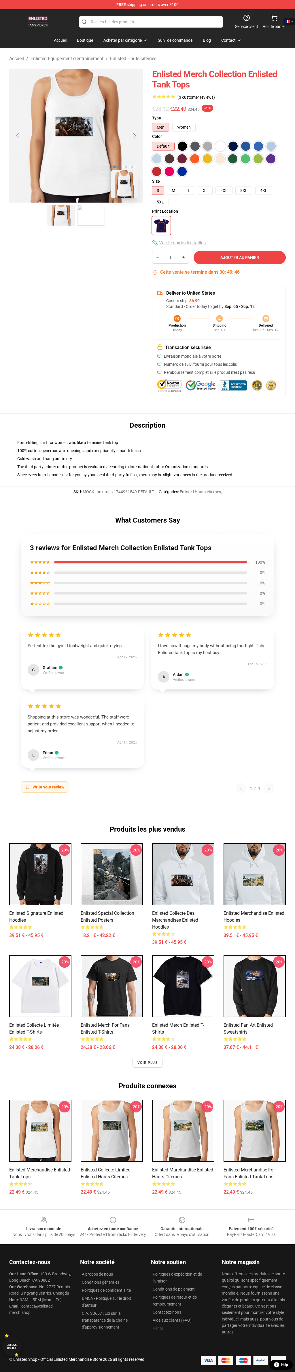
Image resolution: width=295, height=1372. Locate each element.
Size (156, 181)
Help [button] (284, 1365)
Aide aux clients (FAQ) (172, 1320)
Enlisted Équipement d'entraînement (67, 58)
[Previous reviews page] (241, 788)
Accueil (16, 58)
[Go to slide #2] (91, 215)
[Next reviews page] (269, 788)
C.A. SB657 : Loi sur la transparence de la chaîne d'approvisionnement (105, 1320)
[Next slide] (134, 136)
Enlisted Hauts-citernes (133, 58)
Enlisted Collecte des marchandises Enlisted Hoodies (175, 920)
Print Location (165, 211)
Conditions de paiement (174, 1289)
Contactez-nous (167, 1312)
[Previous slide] (18, 136)
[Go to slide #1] (61, 215)
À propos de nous (97, 1274)
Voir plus (147, 1063)
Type (156, 118)
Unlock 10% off (12, 1347)
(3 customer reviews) (196, 97)
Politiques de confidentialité (106, 1290)
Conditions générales (100, 1282)
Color (157, 136)
